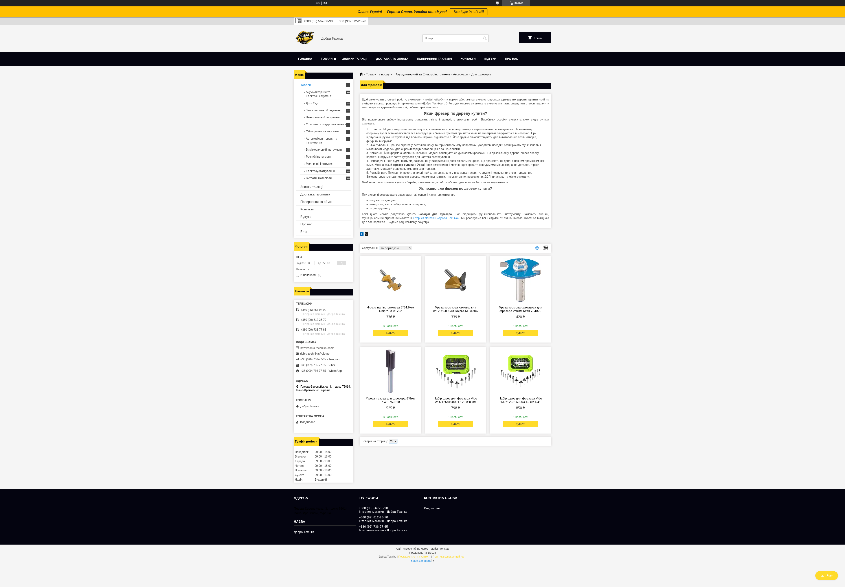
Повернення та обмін (434, 58)
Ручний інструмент (318, 156)
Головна (305, 58)
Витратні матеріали (319, 178)
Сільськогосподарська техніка (326, 124)
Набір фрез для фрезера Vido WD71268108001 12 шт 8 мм (455, 400)
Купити (390, 333)
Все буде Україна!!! (469, 12)
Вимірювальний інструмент (324, 149)
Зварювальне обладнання (323, 110)
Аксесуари (460, 74)
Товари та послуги (379, 74)
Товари (326, 58)
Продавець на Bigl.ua (422, 552)
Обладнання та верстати (322, 131)
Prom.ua (444, 548)
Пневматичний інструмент (323, 117)
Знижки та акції (354, 58)
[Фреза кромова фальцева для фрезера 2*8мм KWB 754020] (520, 280)
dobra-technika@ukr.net (315, 353)
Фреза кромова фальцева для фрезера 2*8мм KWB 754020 (520, 309)
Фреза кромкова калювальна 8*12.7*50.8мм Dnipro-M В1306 (455, 309)
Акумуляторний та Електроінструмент (423, 74)
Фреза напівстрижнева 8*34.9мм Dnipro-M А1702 (390, 309)
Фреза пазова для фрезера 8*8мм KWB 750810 (390, 400)
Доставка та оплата (392, 58)
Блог (303, 231)
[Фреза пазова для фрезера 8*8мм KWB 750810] (390, 371)
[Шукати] (485, 38)
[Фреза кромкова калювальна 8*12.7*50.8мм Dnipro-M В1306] (455, 280)
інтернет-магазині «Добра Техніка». (436, 218)
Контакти (468, 58)
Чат (830, 575)
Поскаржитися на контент (414, 556)
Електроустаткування (320, 171)
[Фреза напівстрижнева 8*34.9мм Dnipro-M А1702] (390, 280)
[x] (366, 235)
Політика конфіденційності (449, 556)
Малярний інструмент (320, 163)
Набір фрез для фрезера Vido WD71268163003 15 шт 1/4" (520, 400)
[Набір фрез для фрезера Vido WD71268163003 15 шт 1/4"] (520, 371)
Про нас (511, 58)
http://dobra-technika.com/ (317, 348)
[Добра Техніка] (305, 38)
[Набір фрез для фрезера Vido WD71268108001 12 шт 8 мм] (455, 371)
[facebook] (362, 235)
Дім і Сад (312, 103)
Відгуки (490, 58)
